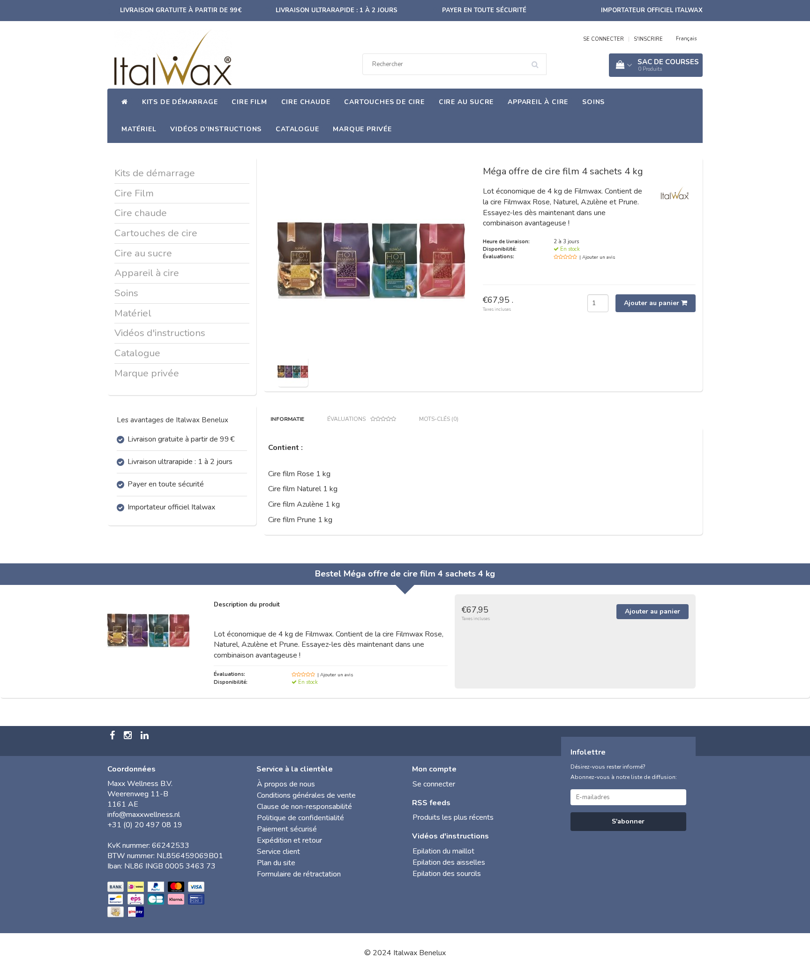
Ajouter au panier (652, 303)
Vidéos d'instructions (216, 129)
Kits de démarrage (180, 101)
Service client (278, 851)
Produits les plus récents (453, 817)
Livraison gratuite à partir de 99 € (180, 10)
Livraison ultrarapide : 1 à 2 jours (337, 10)
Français (686, 38)
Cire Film (249, 101)
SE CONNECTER (603, 39)
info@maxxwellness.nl (143, 814)
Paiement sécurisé (287, 829)
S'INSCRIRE (648, 39)
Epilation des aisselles (448, 862)
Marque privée (362, 129)
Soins (593, 101)
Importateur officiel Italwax (652, 10)
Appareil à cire (538, 101)
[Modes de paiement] (156, 900)
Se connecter (433, 784)
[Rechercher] (538, 61)
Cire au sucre (466, 101)
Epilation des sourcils (446, 873)
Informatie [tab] (287, 419)
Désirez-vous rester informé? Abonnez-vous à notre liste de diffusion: (623, 772)
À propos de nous (286, 784)
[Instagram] (129, 736)
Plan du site (276, 863)
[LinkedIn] (146, 736)
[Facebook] (113, 736)
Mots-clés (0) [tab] (438, 419)
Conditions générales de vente (306, 795)
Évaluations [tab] (346, 419)
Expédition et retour (289, 840)
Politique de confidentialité (300, 818)
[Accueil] (125, 102)
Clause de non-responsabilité (304, 806)
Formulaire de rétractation (299, 874)
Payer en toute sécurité (484, 10)
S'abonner (628, 821)
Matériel (138, 129)
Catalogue (297, 129)
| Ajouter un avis (597, 257)
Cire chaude (305, 101)
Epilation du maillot (443, 851)
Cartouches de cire (384, 101)
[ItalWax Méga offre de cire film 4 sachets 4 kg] (293, 371)
